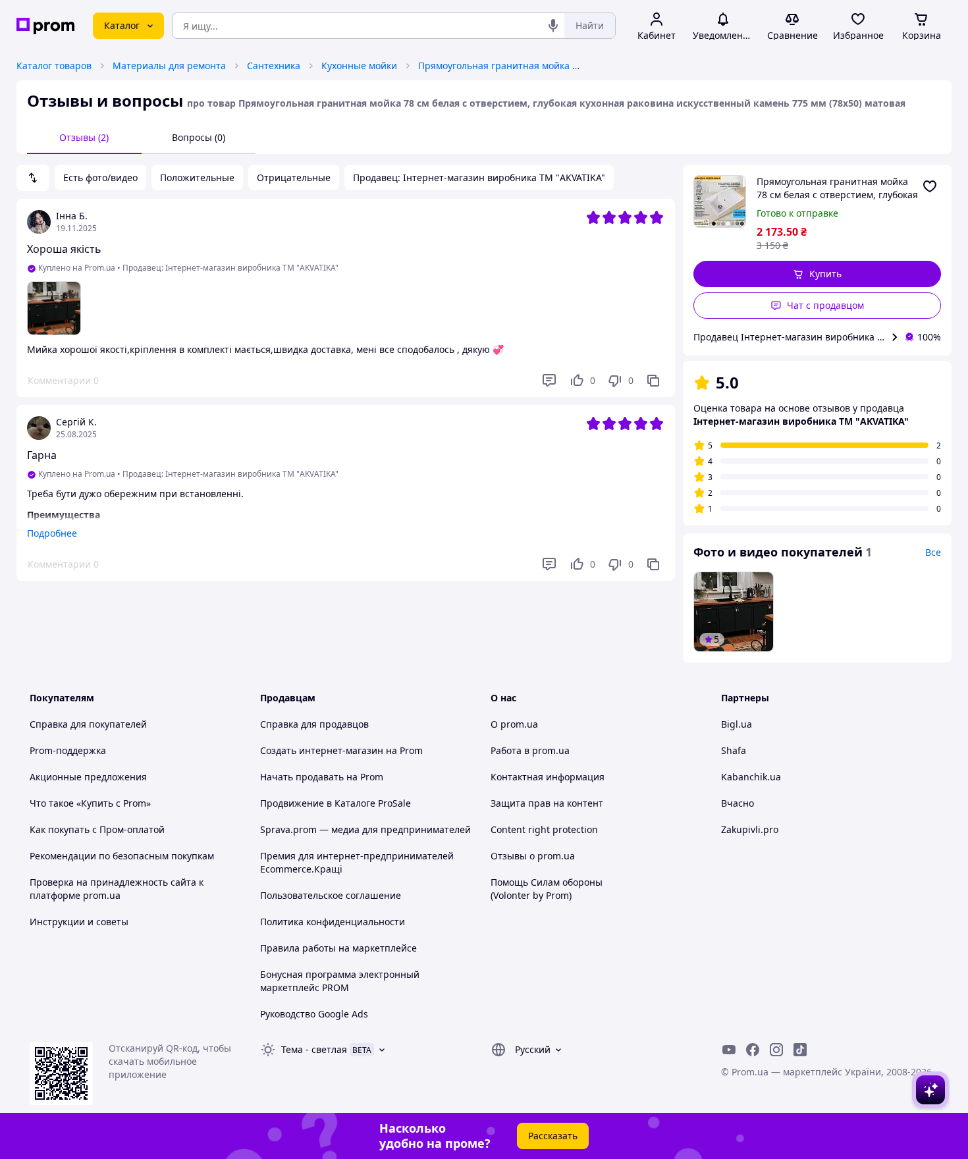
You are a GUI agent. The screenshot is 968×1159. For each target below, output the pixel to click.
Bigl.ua (736, 724)
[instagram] (776, 1050)
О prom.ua (514, 724)
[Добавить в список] (930, 186)
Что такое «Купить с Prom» (90, 803)
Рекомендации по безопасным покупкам (122, 855)
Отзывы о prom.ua (533, 855)
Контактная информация (548, 776)
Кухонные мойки (359, 65)
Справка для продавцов (314, 724)
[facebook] (753, 1050)
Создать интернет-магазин (321, 750)
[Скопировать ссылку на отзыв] (653, 380)
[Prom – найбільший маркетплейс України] (45, 26)
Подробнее (52, 533)
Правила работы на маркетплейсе (338, 948)
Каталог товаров (54, 65)
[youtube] (729, 1050)
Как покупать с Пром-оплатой (97, 829)
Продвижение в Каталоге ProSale (335, 803)
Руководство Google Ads (314, 1014)
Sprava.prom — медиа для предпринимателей (365, 829)
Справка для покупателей (88, 724)
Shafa (733, 750)
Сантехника (273, 65)
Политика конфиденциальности (332, 921)
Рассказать (553, 1135)
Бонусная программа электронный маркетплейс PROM (339, 981)
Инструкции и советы (79, 921)
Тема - (314, 1049)
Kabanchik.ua (751, 776)
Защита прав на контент (547, 803)
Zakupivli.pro (749, 829)
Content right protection (544, 829)
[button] (817, 274)
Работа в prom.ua (530, 750)
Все (933, 552)
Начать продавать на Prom (321, 776)
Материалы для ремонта (169, 65)
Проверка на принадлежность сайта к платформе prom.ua (116, 889)
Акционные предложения (88, 776)
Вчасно (737, 803)
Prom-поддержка (68, 750)
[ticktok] (800, 1050)
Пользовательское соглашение (330, 895)
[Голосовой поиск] (553, 25)
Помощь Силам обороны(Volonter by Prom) (547, 889)
